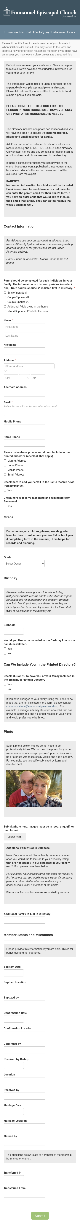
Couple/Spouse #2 (18, 302)
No (9, 653)
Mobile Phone (15, 470)
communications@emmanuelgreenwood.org (32, 706)
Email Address (15, 474)
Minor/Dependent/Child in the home (28, 311)
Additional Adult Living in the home (27, 306)
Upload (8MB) (14, 836)
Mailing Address (16, 460)
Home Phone (15, 465)
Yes (9, 490)
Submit (40, 1215)
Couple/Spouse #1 (18, 297)
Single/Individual (17, 292)
